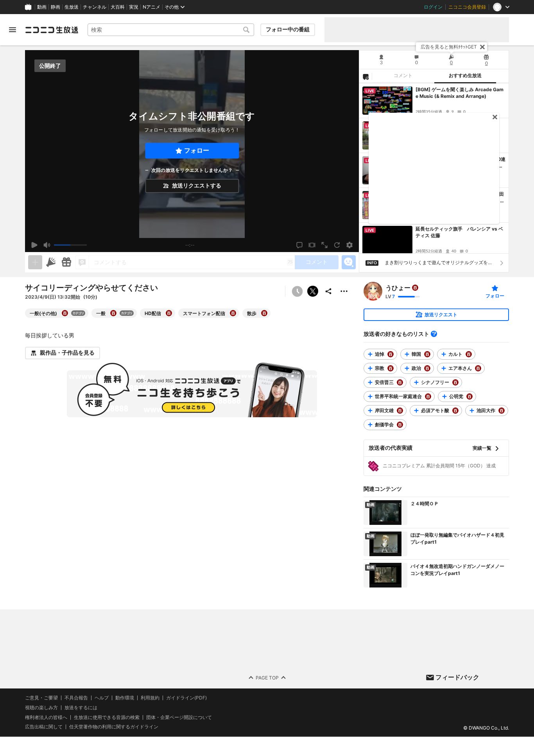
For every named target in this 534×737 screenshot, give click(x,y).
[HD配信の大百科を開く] (169, 313)
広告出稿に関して (44, 727)
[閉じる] (482, 47)
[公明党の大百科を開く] (469, 396)
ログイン (433, 7)
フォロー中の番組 (288, 29)
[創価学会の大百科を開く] (400, 425)
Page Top (267, 678)
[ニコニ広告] (51, 262)
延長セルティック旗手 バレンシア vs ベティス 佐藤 (459, 232)
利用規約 (150, 698)
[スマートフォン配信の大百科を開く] (233, 313)
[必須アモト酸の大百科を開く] (455, 410)
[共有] (328, 291)
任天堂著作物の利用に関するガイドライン (113, 727)
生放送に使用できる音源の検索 (107, 717)
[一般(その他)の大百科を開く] (65, 313)
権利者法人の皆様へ (46, 717)
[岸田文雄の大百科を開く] (400, 410)
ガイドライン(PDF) (186, 698)
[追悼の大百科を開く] (390, 354)
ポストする (312, 291)
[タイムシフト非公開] (297, 291)
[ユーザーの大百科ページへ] (415, 288)
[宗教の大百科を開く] (390, 368)
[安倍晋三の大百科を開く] (400, 382)
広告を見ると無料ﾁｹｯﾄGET (449, 47)
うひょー (397, 288)
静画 (55, 7)
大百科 (118, 7)
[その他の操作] (344, 291)
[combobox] (171, 29)
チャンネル (94, 7)
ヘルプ (102, 698)
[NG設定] (365, 76)
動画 (42, 7)
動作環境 (124, 698)
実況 (133, 7)
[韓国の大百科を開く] (427, 354)
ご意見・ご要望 (41, 698)
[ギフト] (66, 262)
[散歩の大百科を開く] (264, 313)
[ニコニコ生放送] (51, 29)
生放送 (72, 7)
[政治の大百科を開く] (427, 368)
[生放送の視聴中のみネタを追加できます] (35, 262)
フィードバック (457, 677)
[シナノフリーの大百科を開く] (455, 382)
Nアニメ (151, 7)
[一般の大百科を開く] (113, 313)
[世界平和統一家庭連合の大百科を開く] (428, 396)
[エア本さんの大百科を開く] (478, 368)
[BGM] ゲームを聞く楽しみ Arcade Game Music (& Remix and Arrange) (460, 92)
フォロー (196, 150)
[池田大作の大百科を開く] (501, 410)
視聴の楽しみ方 (41, 707)
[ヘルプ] (434, 334)
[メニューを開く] (12, 30)
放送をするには (81, 707)
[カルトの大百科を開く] (469, 354)
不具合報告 (76, 698)
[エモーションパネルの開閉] (349, 262)
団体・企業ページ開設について (179, 717)
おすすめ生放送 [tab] (465, 75)
